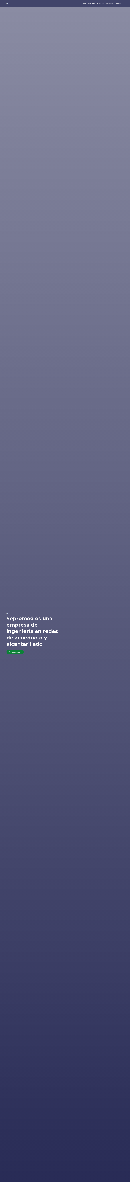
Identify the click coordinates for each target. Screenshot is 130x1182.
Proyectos (110, 3)
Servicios (91, 3)
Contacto (120, 3)
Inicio (84, 3)
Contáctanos (14, 652)
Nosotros (100, 3)
